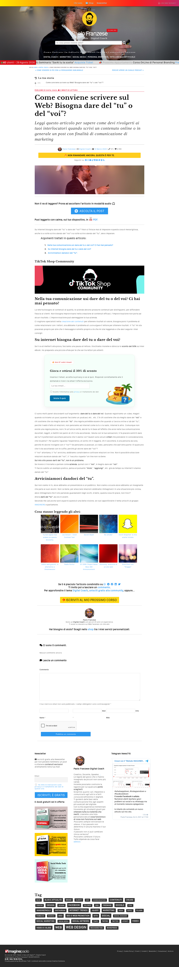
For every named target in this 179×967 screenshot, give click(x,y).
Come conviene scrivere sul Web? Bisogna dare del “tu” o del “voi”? (74, 82)
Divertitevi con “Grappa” (128, 565)
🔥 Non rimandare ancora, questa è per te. (89, 155)
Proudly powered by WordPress (15, 961)
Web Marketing (96, 928)
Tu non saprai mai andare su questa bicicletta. (50, 537)
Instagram (60, 910)
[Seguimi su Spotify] (97, 160)
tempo (95, 921)
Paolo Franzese (68, 149)
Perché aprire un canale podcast (128, 70)
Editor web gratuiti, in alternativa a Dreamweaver (50, 566)
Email (37, 776)
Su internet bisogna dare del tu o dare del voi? (69, 249)
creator (40, 905)
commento (104, 587)
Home (35, 67)
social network (80, 921)
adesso (77, 842)
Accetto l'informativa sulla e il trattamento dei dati (75, 392)
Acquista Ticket (63, 62)
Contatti (144, 951)
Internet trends (78, 910)
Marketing (65, 57)
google (120, 905)
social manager (120, 916)
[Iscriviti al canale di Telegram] (7, 959)
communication (99, 900)
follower (87, 905)
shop (91, 629)
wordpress (112, 928)
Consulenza (162, 951)
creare (129, 900)
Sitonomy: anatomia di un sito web (108, 565)
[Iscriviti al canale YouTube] (90, 160)
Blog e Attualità (53, 900)
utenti (125, 921)
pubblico (40, 916)
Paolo (90, 33)
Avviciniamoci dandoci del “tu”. (63, 253)
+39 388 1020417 (168, 3)
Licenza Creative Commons (55, 961)
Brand (69, 900)
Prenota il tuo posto (166, 62)
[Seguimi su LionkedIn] (95, 160)
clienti (79, 900)
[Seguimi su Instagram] (88, 160)
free (97, 905)
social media (63, 921)
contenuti (116, 899)
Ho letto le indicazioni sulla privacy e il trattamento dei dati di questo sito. (49, 787)
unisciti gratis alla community (106, 590)
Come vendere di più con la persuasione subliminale (59, 70)
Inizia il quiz (60, 398)
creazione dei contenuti (72, 321)
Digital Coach (51, 57)
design (50, 905)
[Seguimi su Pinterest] (102, 160)
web (58, 927)
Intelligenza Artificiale (122, 57)
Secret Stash (89, 535)
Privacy (119, 951)
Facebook (74, 905)
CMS (87, 900)
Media (121, 910)
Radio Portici (69, 564)
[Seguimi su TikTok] (93, 160)
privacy (77, 392)
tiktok (105, 921)
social (106, 915)
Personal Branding (98, 57)
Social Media (79, 57)
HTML (130, 905)
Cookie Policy (128, 951)
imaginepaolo (44, 910)
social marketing (46, 921)
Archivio (171, 951)
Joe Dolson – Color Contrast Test (69, 536)
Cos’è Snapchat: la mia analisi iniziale (128, 536)
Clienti (137, 951)
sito (96, 916)
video (135, 921)
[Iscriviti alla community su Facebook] (86, 160)
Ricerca (51, 916)
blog (39, 900)
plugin (139, 910)
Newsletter (152, 951)
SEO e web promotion (78, 915)
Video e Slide (44, 927)
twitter (115, 921)
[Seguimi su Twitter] (99, 160)
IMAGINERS (40, 505)
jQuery (95, 910)
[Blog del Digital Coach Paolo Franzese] (89, 25)
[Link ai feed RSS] (104, 160)
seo (60, 915)
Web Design (76, 927)
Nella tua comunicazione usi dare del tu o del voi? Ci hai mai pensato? (80, 245)
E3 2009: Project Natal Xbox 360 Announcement (89, 566)
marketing (109, 910)
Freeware (107, 905)
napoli (129, 910)
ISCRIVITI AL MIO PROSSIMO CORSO (91, 600)
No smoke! (108, 535)
